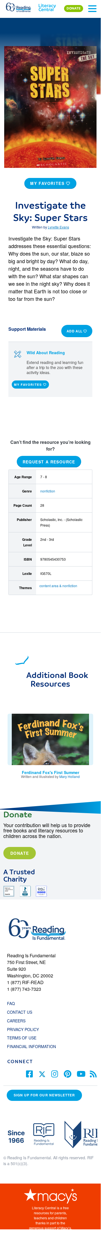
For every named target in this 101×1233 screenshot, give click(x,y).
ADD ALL (75, 331)
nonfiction (47, 491)
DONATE (74, 8)
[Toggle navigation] (92, 8)
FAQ (11, 1003)
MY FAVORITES (48, 183)
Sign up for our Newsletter (44, 1095)
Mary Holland (69, 776)
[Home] (21, 6)
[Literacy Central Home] (47, 6)
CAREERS (16, 1020)
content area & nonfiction (58, 585)
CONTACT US (21, 1012)
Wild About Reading (46, 352)
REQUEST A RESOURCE (49, 462)
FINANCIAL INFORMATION (31, 1046)
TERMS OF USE (24, 1038)
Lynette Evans (58, 227)
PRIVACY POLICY (23, 1029)
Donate (19, 853)
